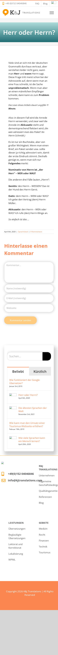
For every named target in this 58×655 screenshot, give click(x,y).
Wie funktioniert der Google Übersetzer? (24, 381)
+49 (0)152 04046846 (16, 3)
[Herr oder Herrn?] (13, 395)
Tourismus (44, 552)
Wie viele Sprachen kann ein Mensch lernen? (31, 439)
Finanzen (44, 540)
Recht (42, 534)
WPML (11, 559)
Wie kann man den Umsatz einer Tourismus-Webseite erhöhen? (27, 424)
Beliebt (18, 371)
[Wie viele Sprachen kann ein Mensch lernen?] (13, 438)
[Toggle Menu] (51, 12)
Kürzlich (40, 371)
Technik (43, 546)
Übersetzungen (16, 528)
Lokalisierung (15, 553)
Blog (41, 502)
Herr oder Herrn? (28, 395)
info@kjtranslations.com (25, 480)
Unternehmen (46, 475)
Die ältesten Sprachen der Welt (32, 409)
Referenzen (45, 496)
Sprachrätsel (23, 231)
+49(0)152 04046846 (21, 474)
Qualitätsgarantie (48, 490)
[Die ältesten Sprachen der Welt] (13, 408)
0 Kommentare (36, 231)
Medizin (43, 528)
